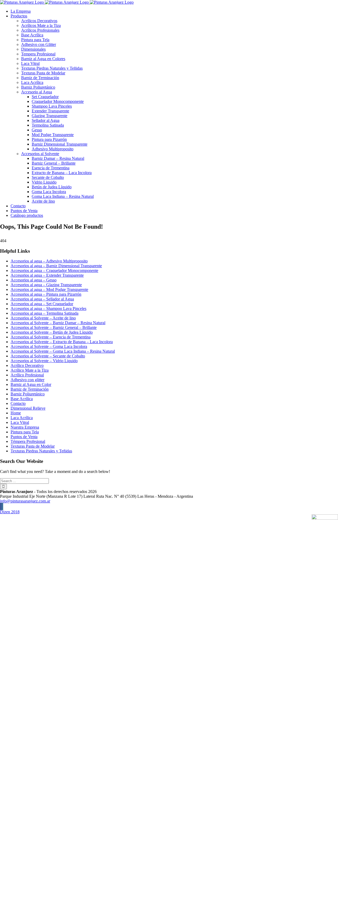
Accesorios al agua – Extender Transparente (47, 275)
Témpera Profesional (28, 441)
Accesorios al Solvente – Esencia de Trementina (51, 337)
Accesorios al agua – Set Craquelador (42, 303)
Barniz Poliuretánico (28, 394)
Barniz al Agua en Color (31, 384)
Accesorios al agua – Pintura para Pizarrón (46, 294)
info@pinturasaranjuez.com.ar (25, 501)
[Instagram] (2, 506)
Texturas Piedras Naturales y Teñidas (41, 451)
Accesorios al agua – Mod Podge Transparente (49, 289)
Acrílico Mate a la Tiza (30, 370)
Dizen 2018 (10, 512)
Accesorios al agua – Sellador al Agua (42, 299)
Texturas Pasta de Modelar (33, 446)
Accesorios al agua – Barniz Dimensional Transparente (56, 266)
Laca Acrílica (22, 417)
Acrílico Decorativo (27, 365)
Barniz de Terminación (30, 389)
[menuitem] (174, 11)
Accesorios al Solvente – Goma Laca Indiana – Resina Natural (63, 351)
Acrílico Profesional (27, 375)
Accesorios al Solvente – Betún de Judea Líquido (52, 332)
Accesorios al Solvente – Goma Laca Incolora (49, 346)
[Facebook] (1, 506)
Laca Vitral (20, 422)
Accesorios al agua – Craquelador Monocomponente (54, 270)
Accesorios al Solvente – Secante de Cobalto (48, 356)
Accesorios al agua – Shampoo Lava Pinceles (48, 308)
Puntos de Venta (24, 436)
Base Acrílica (22, 398)
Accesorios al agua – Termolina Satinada (44, 313)
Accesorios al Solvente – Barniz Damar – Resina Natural (58, 322)
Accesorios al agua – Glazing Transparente (46, 284)
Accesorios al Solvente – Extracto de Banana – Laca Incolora (62, 341)
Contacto (18, 403)
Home (16, 413)
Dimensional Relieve (28, 408)
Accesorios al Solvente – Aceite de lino (43, 318)
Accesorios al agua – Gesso (34, 280)
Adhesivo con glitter (27, 379)
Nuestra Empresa (25, 427)
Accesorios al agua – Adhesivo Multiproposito (49, 261)
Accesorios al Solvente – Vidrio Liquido (44, 360)
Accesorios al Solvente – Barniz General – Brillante (54, 327)
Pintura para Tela (25, 432)
